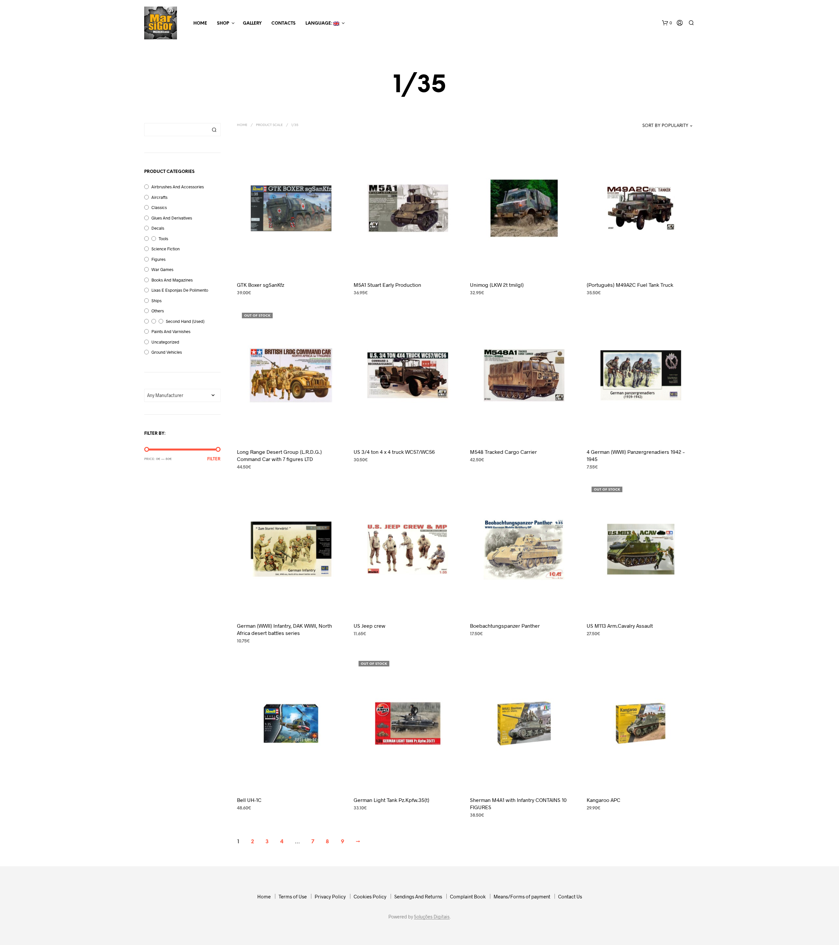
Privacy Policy (330, 896)
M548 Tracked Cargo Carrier (503, 451)
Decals (157, 228)
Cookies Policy (370, 896)
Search (214, 129)
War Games (162, 269)
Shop (223, 23)
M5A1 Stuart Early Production (387, 285)
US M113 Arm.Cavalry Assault (620, 625)
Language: (319, 23)
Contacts (283, 23)
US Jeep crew (369, 625)
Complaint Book (468, 896)
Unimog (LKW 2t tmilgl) (497, 285)
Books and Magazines (172, 280)
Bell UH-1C (249, 800)
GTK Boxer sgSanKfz (260, 285)
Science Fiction (165, 248)
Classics (159, 207)
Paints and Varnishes (170, 331)
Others (157, 310)
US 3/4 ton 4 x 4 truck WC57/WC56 (394, 451)
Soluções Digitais (432, 916)
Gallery (252, 23)
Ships (156, 300)
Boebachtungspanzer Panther (505, 625)
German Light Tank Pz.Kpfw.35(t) (391, 800)
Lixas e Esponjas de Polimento (179, 290)
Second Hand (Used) (185, 321)
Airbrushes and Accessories (177, 186)
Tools (163, 238)
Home (200, 23)
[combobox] (661, 126)
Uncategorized (165, 342)
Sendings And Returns (418, 896)
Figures (158, 259)
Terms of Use (293, 896)
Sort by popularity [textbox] (665, 126)
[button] (667, 23)
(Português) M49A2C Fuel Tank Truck (630, 285)
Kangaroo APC (603, 800)
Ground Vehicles (166, 352)
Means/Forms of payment (522, 896)
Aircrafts (159, 197)
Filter (214, 459)
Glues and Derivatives (171, 217)
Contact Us (570, 896)
